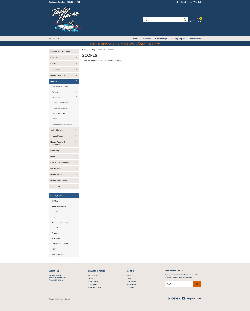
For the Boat (55, 168)
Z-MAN (55, 228)
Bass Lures (54, 57)
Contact (147, 38)
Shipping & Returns (94, 287)
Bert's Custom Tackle (60, 222)
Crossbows (56, 97)
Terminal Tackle (56, 136)
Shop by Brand (56, 196)
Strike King (56, 238)
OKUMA (55, 201)
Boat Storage (161, 38)
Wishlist (197, 2)
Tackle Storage (56, 130)
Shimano (55, 233)
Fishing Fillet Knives (58, 180)
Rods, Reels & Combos (59, 162)
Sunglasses (55, 69)
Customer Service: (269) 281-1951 (64, 2)
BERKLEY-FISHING (59, 206)
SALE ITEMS (55, 186)
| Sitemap (67, 299)
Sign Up (96, 281)
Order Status (92, 284)
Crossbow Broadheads (61, 108)
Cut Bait (53, 63)
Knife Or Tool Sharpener (60, 51)
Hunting (53, 81)
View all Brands (58, 254)
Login (90, 281)
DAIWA (55, 212)
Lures (52, 157)
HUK (53, 249)
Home (136, 38)
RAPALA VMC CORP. (60, 244)
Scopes (55, 119)
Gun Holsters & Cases (60, 87)
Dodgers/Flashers (57, 75)
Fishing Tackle (56, 174)
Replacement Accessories (62, 124)
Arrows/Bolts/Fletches (61, 103)
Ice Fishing (54, 151)
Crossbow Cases (59, 113)
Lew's (54, 217)
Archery (55, 92)
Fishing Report (178, 38)
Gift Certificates (184, 2)
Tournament (195, 38)
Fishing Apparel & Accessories (57, 143)
